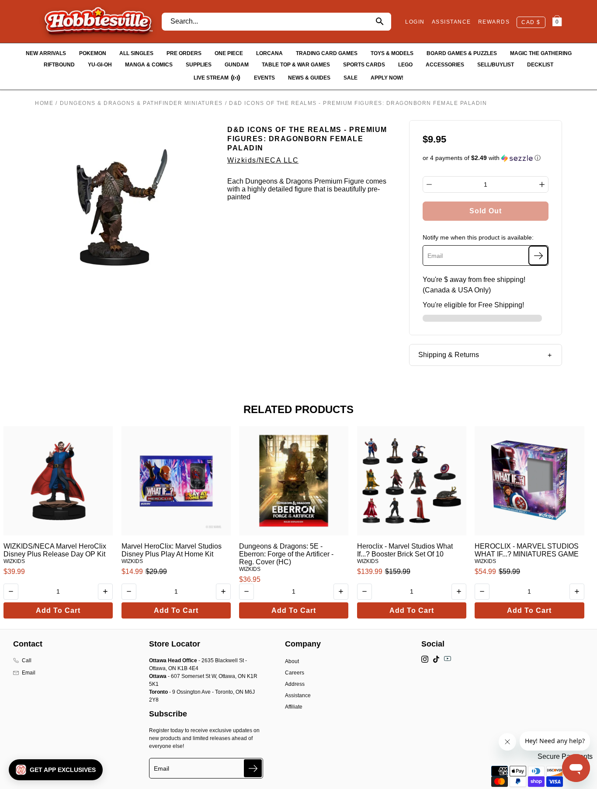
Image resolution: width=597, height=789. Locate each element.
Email (28, 673)
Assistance (298, 695)
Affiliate (293, 707)
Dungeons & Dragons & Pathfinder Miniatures (141, 103)
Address (295, 684)
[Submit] (253, 768)
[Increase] (541, 184)
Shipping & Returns (448, 354)
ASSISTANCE (451, 22)
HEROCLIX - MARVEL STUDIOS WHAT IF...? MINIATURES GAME (527, 550)
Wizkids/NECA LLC (262, 160)
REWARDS (494, 22)
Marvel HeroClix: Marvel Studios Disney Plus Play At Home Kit (171, 550)
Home (44, 103)
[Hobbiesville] (98, 21)
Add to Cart (58, 610)
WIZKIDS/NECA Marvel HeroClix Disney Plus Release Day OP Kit (54, 550)
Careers (294, 673)
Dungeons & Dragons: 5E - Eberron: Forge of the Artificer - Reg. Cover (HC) (286, 554)
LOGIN (415, 22)
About (292, 661)
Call (26, 660)
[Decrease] (429, 184)
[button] (486, 158)
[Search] (379, 22)
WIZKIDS (14, 561)
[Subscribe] (538, 255)
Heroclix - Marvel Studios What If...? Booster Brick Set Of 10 (405, 550)
